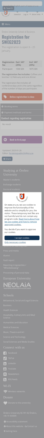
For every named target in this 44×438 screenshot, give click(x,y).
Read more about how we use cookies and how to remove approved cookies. (22, 222)
